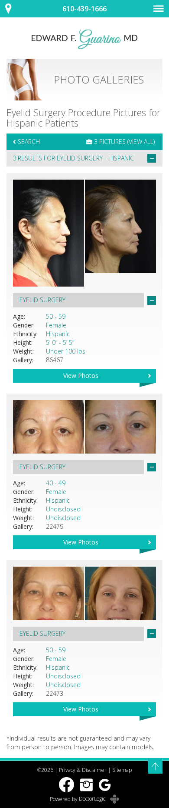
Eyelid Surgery (80, 158)
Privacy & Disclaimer (83, 770)
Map (13, 8)
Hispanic (58, 334)
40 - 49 (55, 483)
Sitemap (122, 770)
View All (141, 141)
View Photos (80, 375)
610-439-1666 (84, 8)
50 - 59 (55, 316)
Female (56, 325)
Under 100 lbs (65, 351)
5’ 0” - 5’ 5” (60, 342)
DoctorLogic (93, 798)
